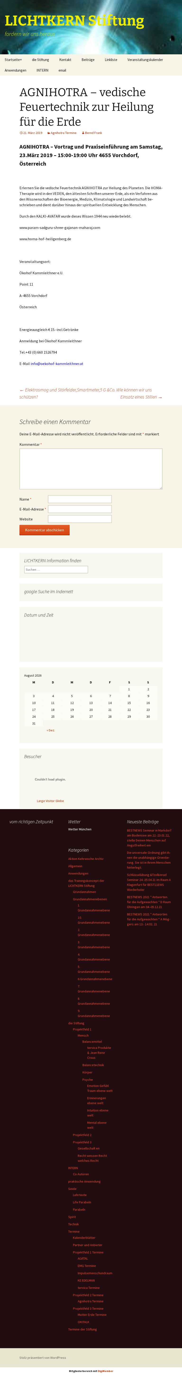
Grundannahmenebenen (90, 899)
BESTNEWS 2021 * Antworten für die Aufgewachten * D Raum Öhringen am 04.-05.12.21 (149, 902)
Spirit (72, 1217)
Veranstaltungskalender (145, 59)
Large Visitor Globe (50, 801)
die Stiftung (40, 59)
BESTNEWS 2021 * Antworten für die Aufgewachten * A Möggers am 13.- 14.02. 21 (148, 919)
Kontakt (65, 59)
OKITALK (83, 1322)
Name (25, 499)
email (62, 70)
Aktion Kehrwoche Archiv (86, 859)
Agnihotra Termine (64, 133)
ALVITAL (83, 1258)
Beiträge (88, 59)
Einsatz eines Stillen (141, 397)
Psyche (87, 1079)
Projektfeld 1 (82, 1029)
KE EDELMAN (86, 1280)
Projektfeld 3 (82, 1142)
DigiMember (105, 1371)
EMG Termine (87, 1266)
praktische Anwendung (84, 1181)
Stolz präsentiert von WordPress (42, 1358)
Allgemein (75, 866)
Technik (73, 1224)
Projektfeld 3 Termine (88, 1308)
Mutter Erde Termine (92, 1315)
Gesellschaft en (89, 1148)
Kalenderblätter (84, 1237)
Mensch (83, 1035)
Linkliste (111, 59)
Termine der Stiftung (82, 1329)
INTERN (42, 70)
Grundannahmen (84, 892)
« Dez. (51, 730)
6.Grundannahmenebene (95, 979)
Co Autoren (81, 1174)
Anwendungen (15, 70)
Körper (87, 1072)
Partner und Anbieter (87, 1245)
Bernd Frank (93, 133)
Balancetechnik (93, 1065)
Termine (74, 1231)
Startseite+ (13, 59)
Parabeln (79, 1209)
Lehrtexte (80, 1195)
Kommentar (30, 444)
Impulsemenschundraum (95, 1273)
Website (26, 519)
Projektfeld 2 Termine (88, 1295)
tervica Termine (89, 1288)
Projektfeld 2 (82, 1135)
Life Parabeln (82, 1202)
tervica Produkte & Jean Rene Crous (99, 1053)
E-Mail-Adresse (32, 509)
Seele (72, 1189)
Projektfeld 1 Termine (88, 1252)
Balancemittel (92, 1041)
